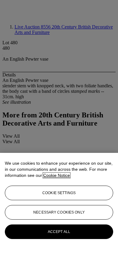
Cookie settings (59, 193)
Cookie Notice (56, 175)
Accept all (59, 232)
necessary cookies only (59, 212)
